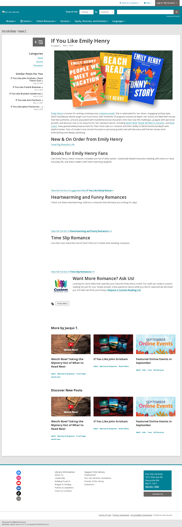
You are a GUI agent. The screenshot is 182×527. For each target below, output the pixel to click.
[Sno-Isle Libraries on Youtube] (18, 483)
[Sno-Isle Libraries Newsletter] (18, 498)
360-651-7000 (152, 486)
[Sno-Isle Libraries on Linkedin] (18, 488)
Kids (144, 370)
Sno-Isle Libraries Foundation (97, 478)
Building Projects (62, 481)
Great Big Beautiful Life (62, 144)
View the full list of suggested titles (82, 190)
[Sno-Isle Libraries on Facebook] (18, 472)
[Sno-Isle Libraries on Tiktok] (18, 493)
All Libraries (159, 370)
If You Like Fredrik (27, 87)
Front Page (81, 374)
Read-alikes (62, 304)
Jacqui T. (22, 31)
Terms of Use (104, 515)
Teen (150, 370)
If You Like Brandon (25, 93)
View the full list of (81, 231)
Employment (90, 474)
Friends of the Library (94, 481)
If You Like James (26, 106)
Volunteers (89, 484)
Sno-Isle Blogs (9, 31)
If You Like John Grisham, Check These (27, 79)
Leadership (60, 478)
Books (40, 61)
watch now (55, 377)
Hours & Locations (63, 490)
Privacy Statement (121, 515)
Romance (38, 65)
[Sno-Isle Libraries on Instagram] (18, 478)
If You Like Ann (28, 100)
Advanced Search (173, 16)
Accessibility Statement (141, 515)
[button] (129, 3)
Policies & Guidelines (64, 487)
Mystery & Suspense (66, 374)
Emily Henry (57, 113)
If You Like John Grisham (111, 359)
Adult (40, 58)
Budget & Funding (63, 484)
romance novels (107, 113)
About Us (59, 474)
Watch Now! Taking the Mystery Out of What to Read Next (67, 362)
